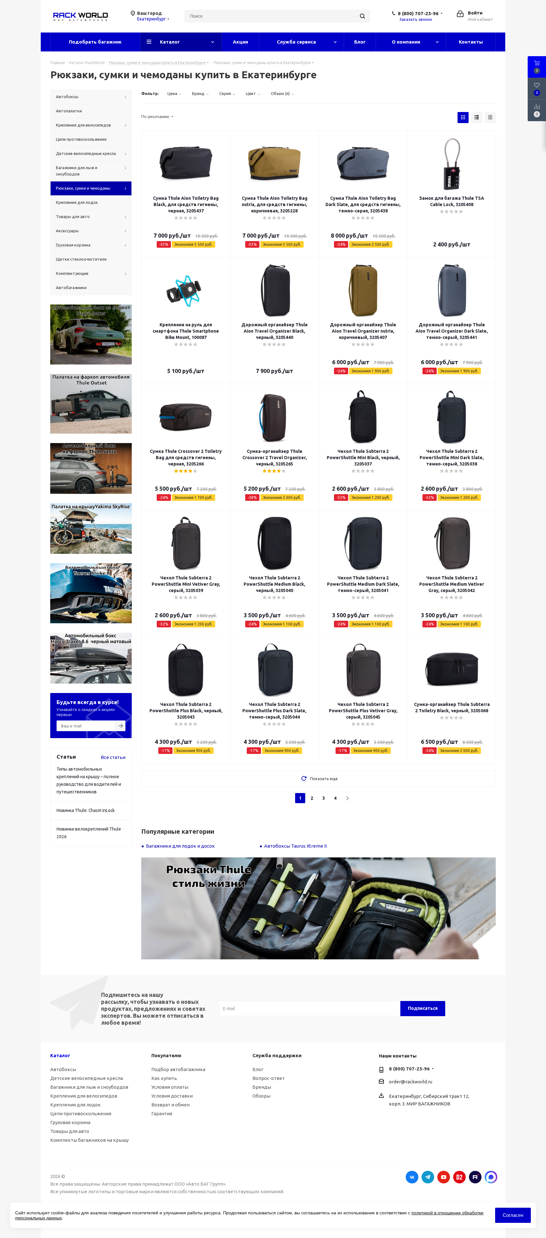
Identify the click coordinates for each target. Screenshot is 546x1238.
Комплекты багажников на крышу (89, 1140)
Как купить (164, 1078)
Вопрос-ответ (268, 1078)
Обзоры (261, 1096)
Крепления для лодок (75, 1104)
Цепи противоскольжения (80, 1113)
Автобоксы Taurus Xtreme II (295, 846)
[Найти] (362, 16)
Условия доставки (172, 1096)
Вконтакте (412, 1177)
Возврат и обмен (170, 1104)
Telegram (428, 1177)
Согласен (513, 1215)
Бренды (261, 1087)
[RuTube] (475, 1177)
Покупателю (166, 1055)
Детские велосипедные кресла (86, 1078)
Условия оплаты (169, 1087)
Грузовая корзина (70, 1122)
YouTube (443, 1177)
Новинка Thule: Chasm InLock (86, 810)
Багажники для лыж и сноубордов (89, 1087)
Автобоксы (63, 1069)
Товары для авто (69, 1131)
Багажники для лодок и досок (180, 846)
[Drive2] (459, 1177)
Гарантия (161, 1113)
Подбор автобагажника (178, 1069)
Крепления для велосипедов (83, 1096)
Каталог (60, 1055)
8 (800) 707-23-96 (418, 13)
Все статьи (113, 757)
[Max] (491, 1177)
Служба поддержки (276, 1055)
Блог (258, 1069)
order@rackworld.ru (410, 1081)
